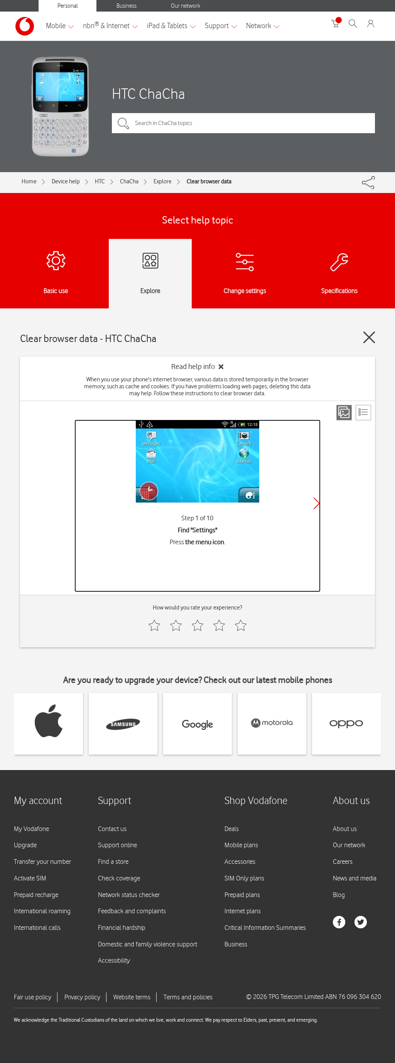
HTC (100, 181)
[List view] (363, 412)
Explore (163, 181)
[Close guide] (369, 337)
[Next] (317, 503)
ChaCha (129, 181)
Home (29, 181)
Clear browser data (209, 181)
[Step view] (344, 412)
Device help (66, 181)
